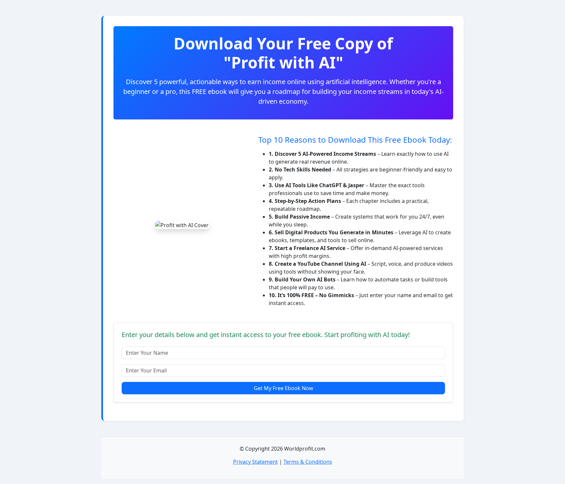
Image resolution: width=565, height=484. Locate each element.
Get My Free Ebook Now (283, 388)
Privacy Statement (255, 461)
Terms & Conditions (307, 461)
